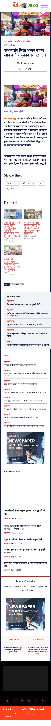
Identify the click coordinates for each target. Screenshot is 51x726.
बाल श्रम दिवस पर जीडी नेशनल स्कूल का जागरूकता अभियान (24, 426)
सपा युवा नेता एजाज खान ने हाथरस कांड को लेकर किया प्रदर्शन (32, 228)
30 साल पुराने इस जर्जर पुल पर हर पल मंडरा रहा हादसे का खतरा (25, 392)
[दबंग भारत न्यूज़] (19, 63)
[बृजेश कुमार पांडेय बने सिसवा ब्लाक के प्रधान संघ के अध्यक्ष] (13, 250)
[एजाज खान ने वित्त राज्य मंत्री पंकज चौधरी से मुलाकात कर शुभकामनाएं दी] (13, 214)
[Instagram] (15, 702)
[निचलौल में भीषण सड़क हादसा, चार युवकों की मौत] (25, 491)
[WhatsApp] (34, 76)
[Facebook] (16, 76)
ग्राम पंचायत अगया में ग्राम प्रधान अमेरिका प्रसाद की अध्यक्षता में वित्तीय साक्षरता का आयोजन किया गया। (38, 659)
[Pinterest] (28, 76)
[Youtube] (43, 702)
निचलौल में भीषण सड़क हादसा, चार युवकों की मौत (24, 304)
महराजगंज (26, 41)
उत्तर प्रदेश (8, 41)
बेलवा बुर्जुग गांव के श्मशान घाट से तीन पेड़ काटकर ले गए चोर (28, 345)
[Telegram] (29, 702)
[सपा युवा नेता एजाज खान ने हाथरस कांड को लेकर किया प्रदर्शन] (33, 214)
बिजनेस (17, 41)
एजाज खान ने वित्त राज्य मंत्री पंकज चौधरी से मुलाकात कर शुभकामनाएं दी (12, 229)
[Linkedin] (22, 702)
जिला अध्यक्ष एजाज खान (17, 284)
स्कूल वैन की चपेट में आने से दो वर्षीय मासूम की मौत (24, 325)
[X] (22, 76)
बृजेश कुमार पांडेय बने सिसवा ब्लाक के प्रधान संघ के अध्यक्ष (12, 264)
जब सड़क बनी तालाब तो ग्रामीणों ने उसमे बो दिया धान (21, 418)
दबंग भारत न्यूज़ (29, 63)
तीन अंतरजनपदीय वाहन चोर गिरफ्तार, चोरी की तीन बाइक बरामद (25, 409)
